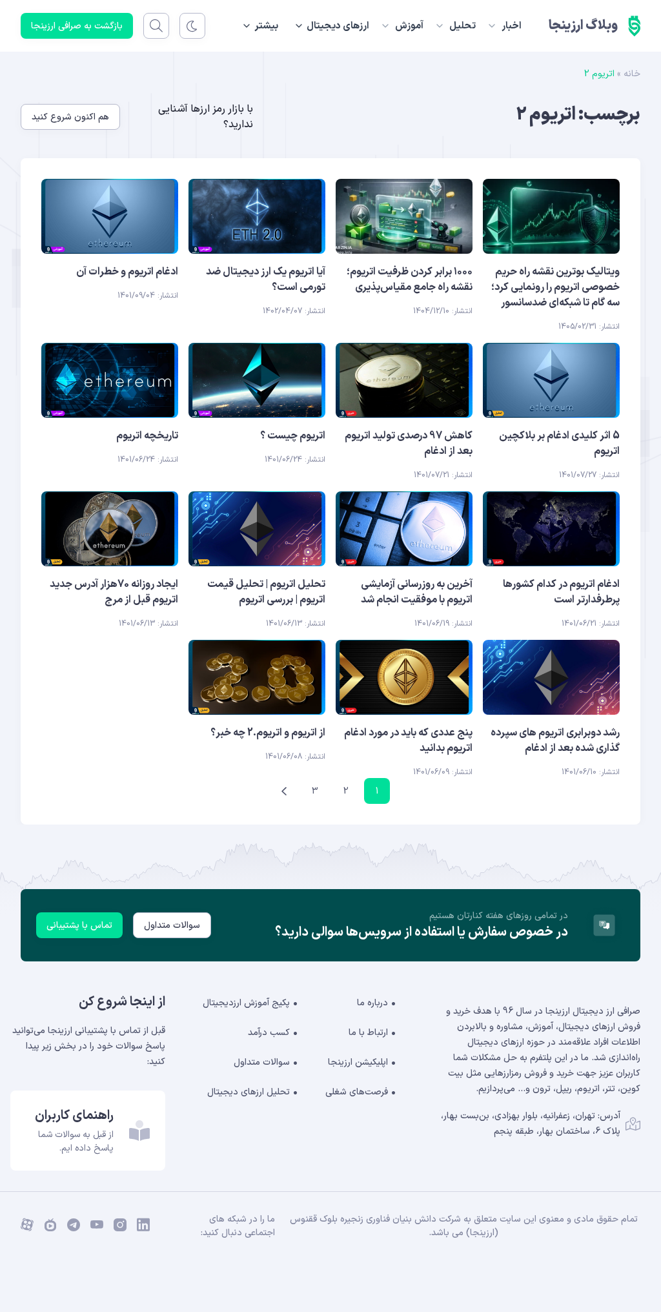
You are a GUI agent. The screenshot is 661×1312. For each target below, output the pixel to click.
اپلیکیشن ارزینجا (358, 1062)
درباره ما (372, 1003)
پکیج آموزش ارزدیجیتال (246, 1003)
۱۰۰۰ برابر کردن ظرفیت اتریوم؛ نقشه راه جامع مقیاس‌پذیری (410, 279)
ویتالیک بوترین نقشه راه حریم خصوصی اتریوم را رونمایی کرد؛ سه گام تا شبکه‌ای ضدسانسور (555, 287)
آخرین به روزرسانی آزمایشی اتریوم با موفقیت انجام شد (417, 592)
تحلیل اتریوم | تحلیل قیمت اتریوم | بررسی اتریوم (266, 592)
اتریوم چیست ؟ (292, 436)
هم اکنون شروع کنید (70, 117)
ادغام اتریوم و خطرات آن (127, 272)
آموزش (409, 26)
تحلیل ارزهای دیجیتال (248, 1092)
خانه (632, 74)
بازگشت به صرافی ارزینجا (77, 26)
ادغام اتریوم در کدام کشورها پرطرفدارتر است (561, 592)
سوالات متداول (172, 925)
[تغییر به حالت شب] (192, 26)
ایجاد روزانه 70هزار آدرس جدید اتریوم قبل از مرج (114, 592)
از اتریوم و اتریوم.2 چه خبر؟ (267, 733)
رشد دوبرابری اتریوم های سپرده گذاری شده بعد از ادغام (555, 740)
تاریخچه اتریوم (147, 436)
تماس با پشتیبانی (79, 925)
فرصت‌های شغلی (356, 1092)
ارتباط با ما (368, 1033)
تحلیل (462, 26)
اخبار (512, 26)
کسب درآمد (269, 1033)
